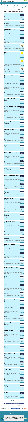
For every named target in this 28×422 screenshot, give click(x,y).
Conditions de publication (22, 413)
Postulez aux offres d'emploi (14, 5)
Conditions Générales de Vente (23, 414)
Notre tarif (3, 413)
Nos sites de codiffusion (4, 414)
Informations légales (22, 412)
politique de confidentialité (7, 417)
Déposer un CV (12, 413)
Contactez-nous (3, 412)
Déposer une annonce (12, 414)
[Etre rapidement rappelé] (26, 6)
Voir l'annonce (21, 19)
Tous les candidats (12, 412)
